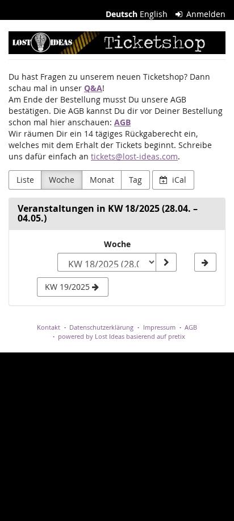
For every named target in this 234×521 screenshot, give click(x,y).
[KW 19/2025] (205, 262)
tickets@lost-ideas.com (134, 156)
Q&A (93, 88)
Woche (61, 179)
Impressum (159, 327)
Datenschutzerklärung (101, 327)
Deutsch (121, 14)
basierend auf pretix (155, 336)
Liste (25, 179)
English (154, 14)
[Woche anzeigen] (166, 262)
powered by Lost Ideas (91, 336)
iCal (178, 179)
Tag (135, 179)
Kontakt (48, 327)
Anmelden (204, 14)
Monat (102, 179)
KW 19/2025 (68, 286)
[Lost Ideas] (117, 42)
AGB (122, 122)
